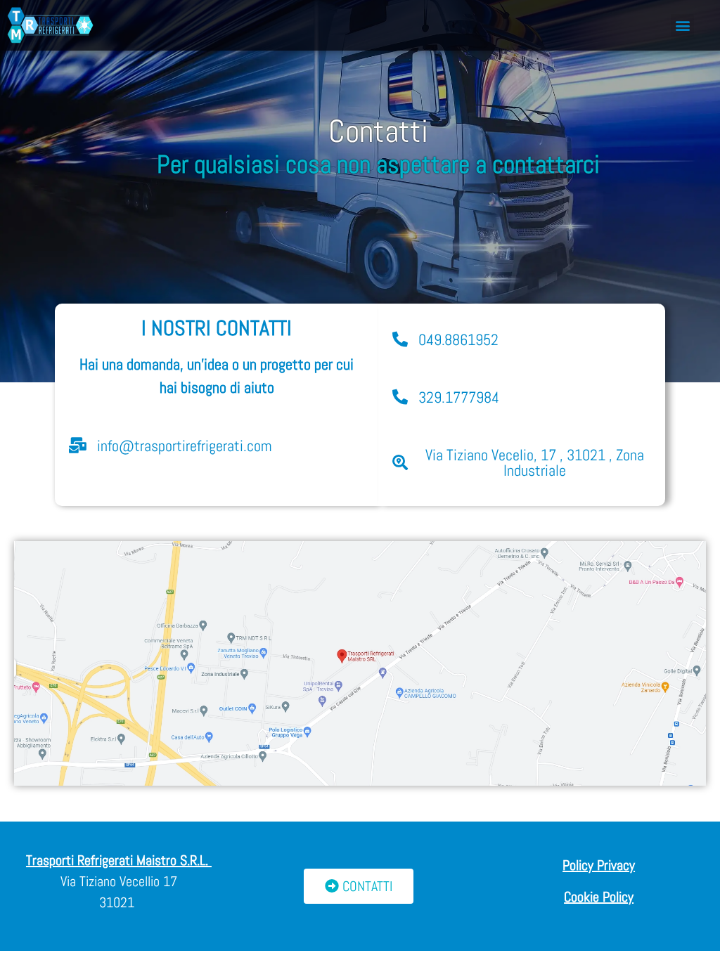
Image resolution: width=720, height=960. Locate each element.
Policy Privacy (598, 865)
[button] (682, 25)
